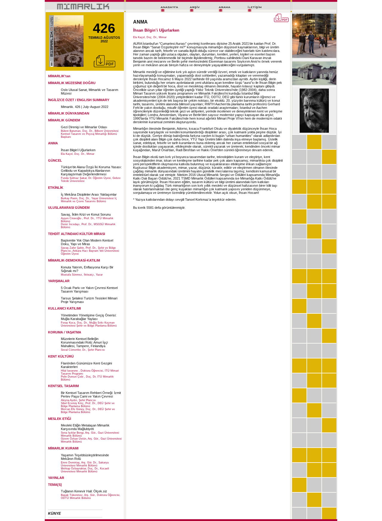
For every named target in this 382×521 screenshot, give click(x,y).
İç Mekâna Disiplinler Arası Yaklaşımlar (89, 194)
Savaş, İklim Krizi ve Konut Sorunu (86, 214)
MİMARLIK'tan (59, 76)
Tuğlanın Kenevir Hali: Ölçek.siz (84, 491)
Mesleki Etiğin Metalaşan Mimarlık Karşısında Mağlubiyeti (85, 427)
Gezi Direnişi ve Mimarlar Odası (84, 127)
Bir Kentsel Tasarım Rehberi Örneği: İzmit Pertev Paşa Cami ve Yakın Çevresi (91, 394)
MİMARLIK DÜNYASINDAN (68, 113)
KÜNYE (54, 513)
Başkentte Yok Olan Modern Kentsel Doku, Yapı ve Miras (87, 242)
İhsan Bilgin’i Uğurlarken (78, 150)
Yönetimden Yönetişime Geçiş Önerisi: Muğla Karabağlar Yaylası (88, 317)
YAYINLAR (56, 478)
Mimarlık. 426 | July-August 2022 (84, 107)
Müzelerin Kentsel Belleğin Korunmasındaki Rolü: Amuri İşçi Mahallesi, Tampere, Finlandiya (84, 342)
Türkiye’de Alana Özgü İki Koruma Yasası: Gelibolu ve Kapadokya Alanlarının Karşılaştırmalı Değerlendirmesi (91, 170)
